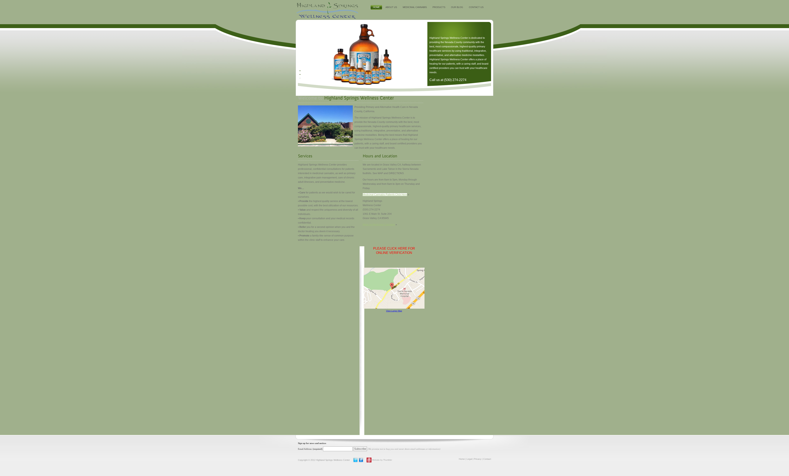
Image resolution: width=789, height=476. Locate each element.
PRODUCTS (439, 7)
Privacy (477, 459)
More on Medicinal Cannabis (379, 224)
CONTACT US (476, 7)
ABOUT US (391, 7)
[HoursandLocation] (380, 156)
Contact (487, 459)
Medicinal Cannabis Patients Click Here (385, 194)
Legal (469, 459)
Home (462, 459)
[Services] (305, 156)
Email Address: (305, 449)
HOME (376, 7)
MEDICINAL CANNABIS (415, 7)
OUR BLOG (457, 7)
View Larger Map (394, 311)
